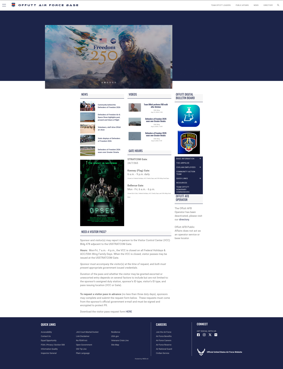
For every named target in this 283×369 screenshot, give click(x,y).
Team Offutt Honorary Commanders (183, 189)
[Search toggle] (278, 5)
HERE (129, 311)
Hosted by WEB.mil (141, 359)
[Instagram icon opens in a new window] (204, 334)
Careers (161, 324)
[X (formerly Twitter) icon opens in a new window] (210, 334)
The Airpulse (182, 163)
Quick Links (48, 324)
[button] (3, 5)
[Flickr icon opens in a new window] (215, 334)
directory (184, 219)
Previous (58, 57)
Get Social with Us (206, 331)
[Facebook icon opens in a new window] (198, 334)
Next (160, 57)
